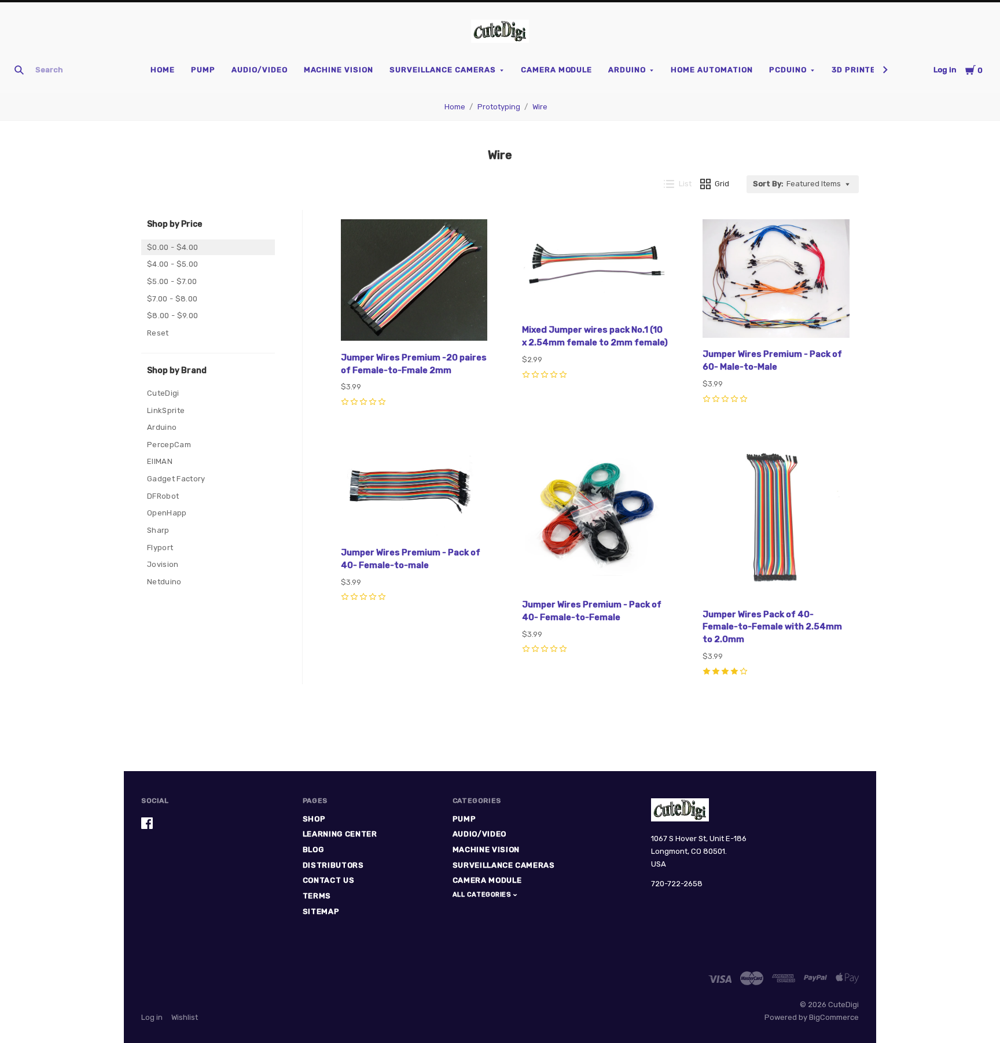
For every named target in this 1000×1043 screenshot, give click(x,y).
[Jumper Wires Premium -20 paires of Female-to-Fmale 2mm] (414, 282)
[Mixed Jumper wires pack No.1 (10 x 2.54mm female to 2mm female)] (595, 268)
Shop (314, 819)
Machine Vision (339, 69)
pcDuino (788, 69)
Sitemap (321, 911)
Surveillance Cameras (442, 69)
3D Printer (857, 69)
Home (162, 69)
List (685, 183)
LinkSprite (166, 410)
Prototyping (498, 106)
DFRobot (163, 496)
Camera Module (557, 69)
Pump (203, 69)
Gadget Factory (176, 478)
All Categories (483, 894)
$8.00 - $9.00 (172, 315)
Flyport (160, 547)
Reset (158, 333)
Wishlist (184, 1017)
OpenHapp (167, 512)
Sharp (158, 530)
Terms (317, 895)
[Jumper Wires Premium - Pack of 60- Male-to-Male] (776, 280)
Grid (722, 183)
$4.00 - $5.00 (172, 264)
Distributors (333, 865)
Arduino (627, 69)
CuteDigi (163, 393)
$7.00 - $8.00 (172, 298)
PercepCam (169, 444)
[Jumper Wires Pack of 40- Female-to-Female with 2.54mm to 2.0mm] (776, 521)
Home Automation (712, 69)
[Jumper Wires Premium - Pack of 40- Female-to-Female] (595, 516)
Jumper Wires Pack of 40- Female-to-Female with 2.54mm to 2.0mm (772, 627)
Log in (945, 69)
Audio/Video (259, 69)
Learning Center (340, 834)
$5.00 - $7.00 (172, 281)
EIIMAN (159, 461)
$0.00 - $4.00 (172, 247)
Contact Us (329, 880)
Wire (539, 106)
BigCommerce (834, 1017)
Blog (313, 849)
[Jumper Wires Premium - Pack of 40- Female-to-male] (414, 490)
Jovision (163, 564)
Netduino (164, 581)
